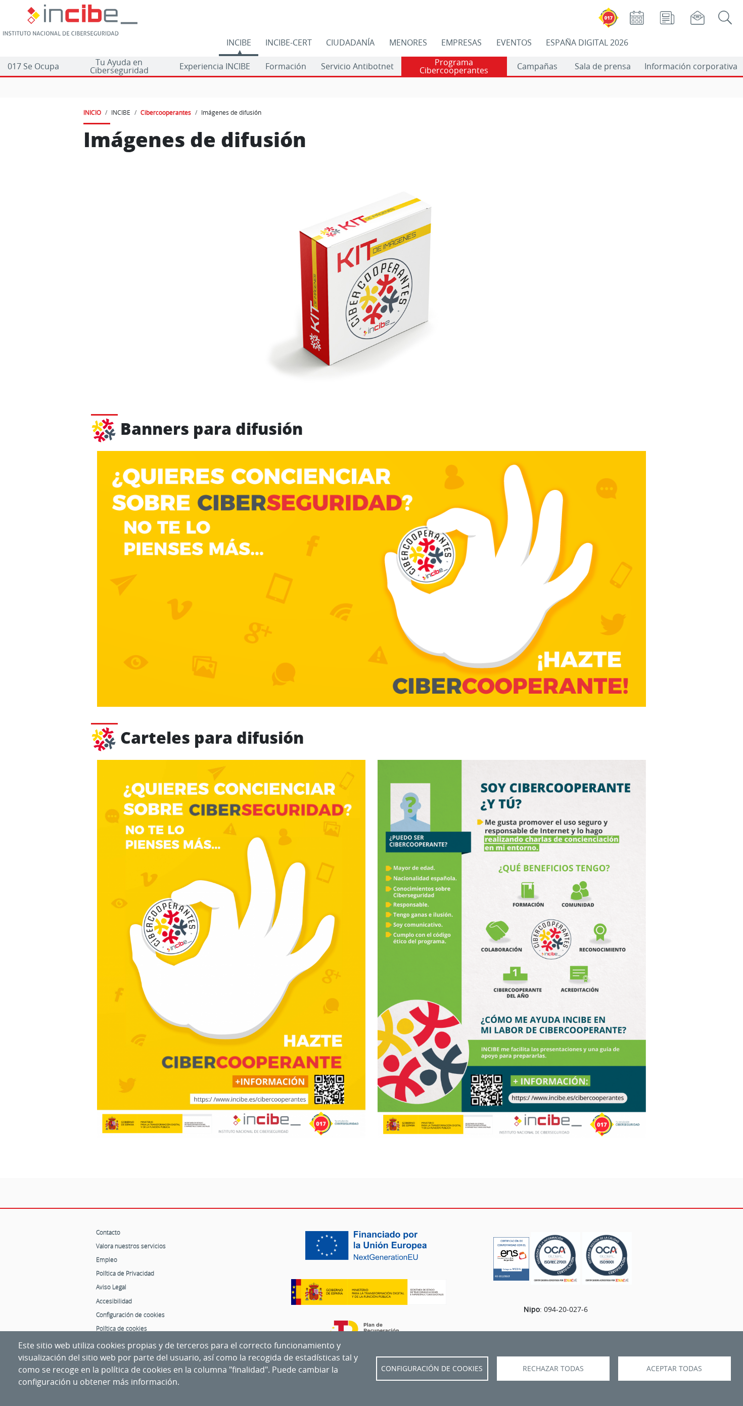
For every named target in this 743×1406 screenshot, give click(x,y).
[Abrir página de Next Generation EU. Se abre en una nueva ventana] (368, 1249)
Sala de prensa (603, 66)
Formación (285, 66)
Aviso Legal (111, 1287)
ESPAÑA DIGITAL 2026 (587, 42)
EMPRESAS (461, 42)
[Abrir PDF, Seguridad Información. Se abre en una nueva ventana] (555, 1258)
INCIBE (238, 42)
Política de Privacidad (125, 1273)
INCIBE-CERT (288, 42)
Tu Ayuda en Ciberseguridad (119, 66)
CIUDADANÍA (350, 42)
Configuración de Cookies (432, 1368)
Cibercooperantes (166, 112)
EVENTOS (514, 42)
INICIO (92, 112)
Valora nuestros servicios (131, 1246)
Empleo (106, 1259)
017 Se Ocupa (33, 66)
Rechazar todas (553, 1368)
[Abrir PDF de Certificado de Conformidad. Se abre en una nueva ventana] (511, 1256)
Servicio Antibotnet (357, 66)
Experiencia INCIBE (214, 66)
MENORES (408, 42)
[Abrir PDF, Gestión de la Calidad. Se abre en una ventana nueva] (607, 1258)
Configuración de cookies (130, 1314)
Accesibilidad (114, 1301)
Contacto (108, 1232)
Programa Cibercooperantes (454, 66)
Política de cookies (121, 1328)
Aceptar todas (674, 1368)
